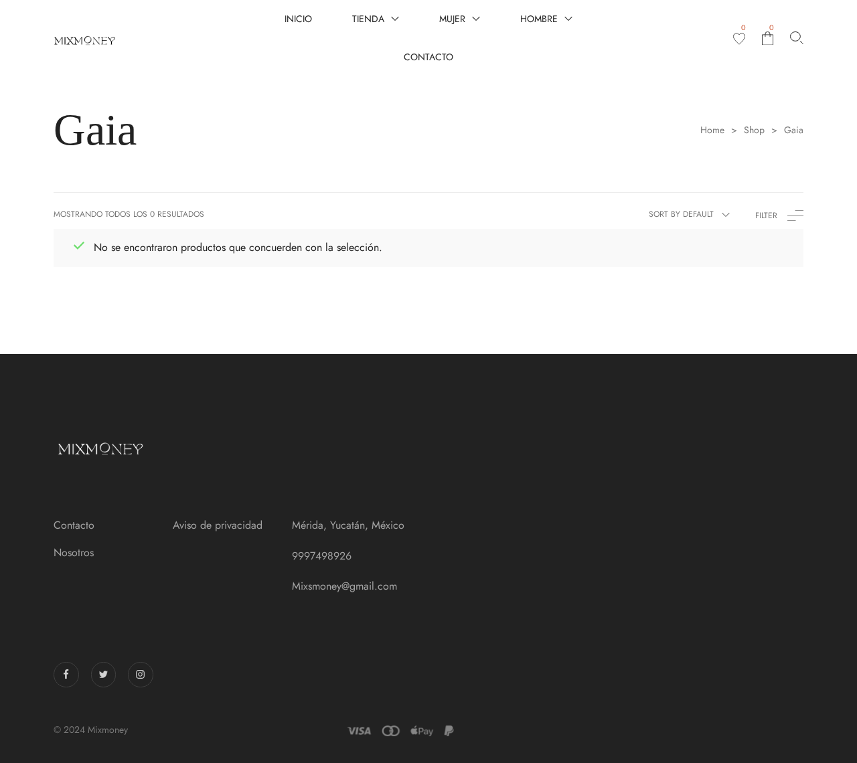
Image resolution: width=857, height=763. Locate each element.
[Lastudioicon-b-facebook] (66, 674)
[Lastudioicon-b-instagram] (140, 674)
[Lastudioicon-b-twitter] (103, 674)
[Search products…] (796, 37)
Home (712, 130)
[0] (739, 39)
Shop (754, 130)
